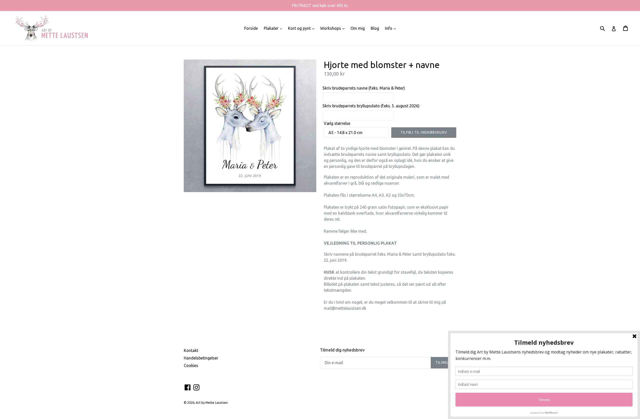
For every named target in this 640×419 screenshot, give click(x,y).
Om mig (357, 28)
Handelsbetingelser (201, 358)
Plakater (274, 28)
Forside (251, 28)
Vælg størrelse (337, 123)
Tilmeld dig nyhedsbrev (342, 349)
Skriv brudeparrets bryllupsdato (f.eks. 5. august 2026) (371, 106)
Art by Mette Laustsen (212, 402)
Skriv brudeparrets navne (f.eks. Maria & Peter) (363, 88)
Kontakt (191, 350)
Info (391, 28)
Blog (375, 28)
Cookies (191, 365)
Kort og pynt (302, 28)
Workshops (333, 28)
